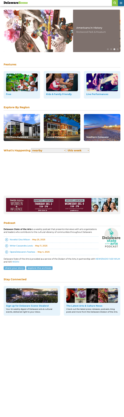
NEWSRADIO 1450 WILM (108, 259)
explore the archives (39, 268)
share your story (14, 268)
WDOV (15, 262)
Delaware (16, 3)
